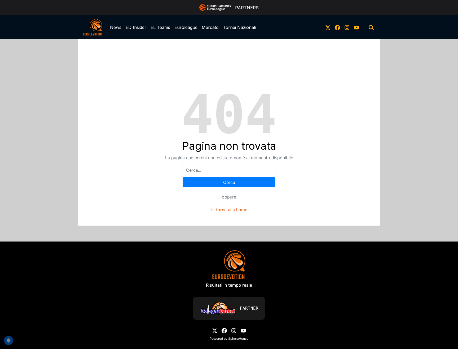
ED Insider (136, 27)
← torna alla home (229, 209)
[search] (371, 27)
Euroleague (185, 27)
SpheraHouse (238, 339)
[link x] (328, 27)
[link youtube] (356, 27)
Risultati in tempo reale (229, 285)
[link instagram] (347, 27)
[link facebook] (337, 27)
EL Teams (160, 27)
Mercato (210, 27)
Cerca (229, 182)
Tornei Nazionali (239, 27)
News (115, 27)
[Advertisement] (229, 51)
